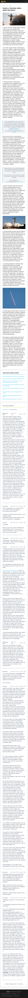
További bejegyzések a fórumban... (14, 984)
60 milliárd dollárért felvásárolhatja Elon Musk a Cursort (13, 392)
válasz (21, 414)
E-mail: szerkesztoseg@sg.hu (7, 995)
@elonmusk (16, 121)
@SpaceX (16, 128)
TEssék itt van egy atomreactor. (10, 570)
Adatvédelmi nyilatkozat (5, 993)
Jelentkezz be (6, 409)
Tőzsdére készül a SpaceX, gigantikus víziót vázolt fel (14, 389)
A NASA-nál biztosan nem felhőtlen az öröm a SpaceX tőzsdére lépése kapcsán (12, 381)
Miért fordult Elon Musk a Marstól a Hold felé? (12, 399)
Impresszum (13, 993)
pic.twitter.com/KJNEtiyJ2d (14, 129)
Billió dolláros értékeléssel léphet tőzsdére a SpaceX (12, 396)
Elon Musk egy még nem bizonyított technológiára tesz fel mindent (13, 385)
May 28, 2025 (20, 181)
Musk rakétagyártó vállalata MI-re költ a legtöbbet (13, 376)
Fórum (18, 993)
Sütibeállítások (16, 995)
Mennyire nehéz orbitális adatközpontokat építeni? (13, 378)
